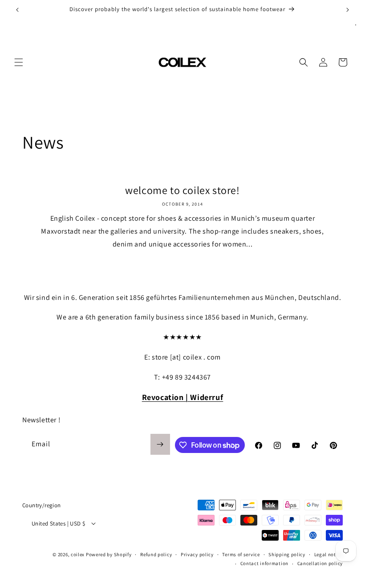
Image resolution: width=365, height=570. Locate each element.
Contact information (264, 563)
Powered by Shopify (109, 554)
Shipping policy (286, 554)
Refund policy (156, 554)
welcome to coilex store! (182, 190)
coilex (78, 554)
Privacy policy (197, 554)
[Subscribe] (160, 444)
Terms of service (241, 554)
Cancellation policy (320, 563)
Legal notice (328, 554)
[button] (18, 62)
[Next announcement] (347, 10)
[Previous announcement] (17, 10)
